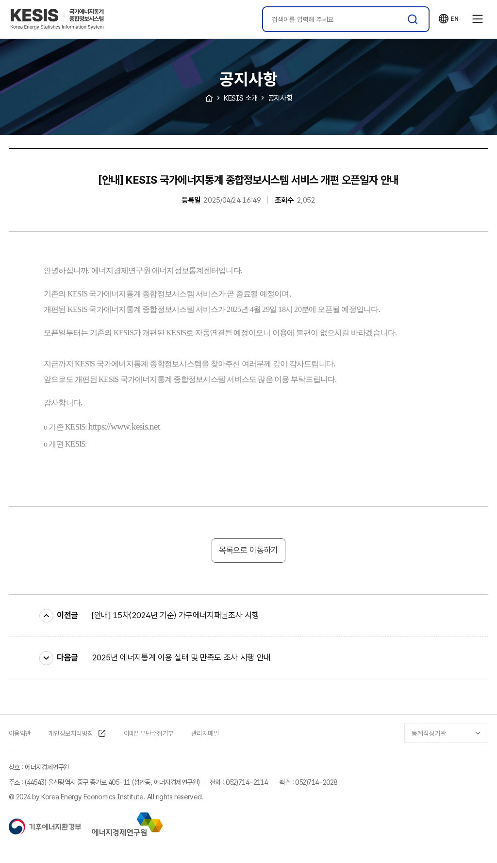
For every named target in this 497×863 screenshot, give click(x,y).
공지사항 (280, 98)
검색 (413, 19)
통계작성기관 (429, 733)
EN (448, 19)
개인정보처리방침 (71, 733)
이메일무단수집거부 (149, 733)
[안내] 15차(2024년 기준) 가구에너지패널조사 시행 (175, 615)
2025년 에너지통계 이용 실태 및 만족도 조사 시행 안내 (181, 657)
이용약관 (20, 733)
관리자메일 (205, 733)
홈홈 (209, 98)
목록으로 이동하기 (248, 550)
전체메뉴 (477, 19)
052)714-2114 (246, 782)
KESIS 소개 (240, 98)
